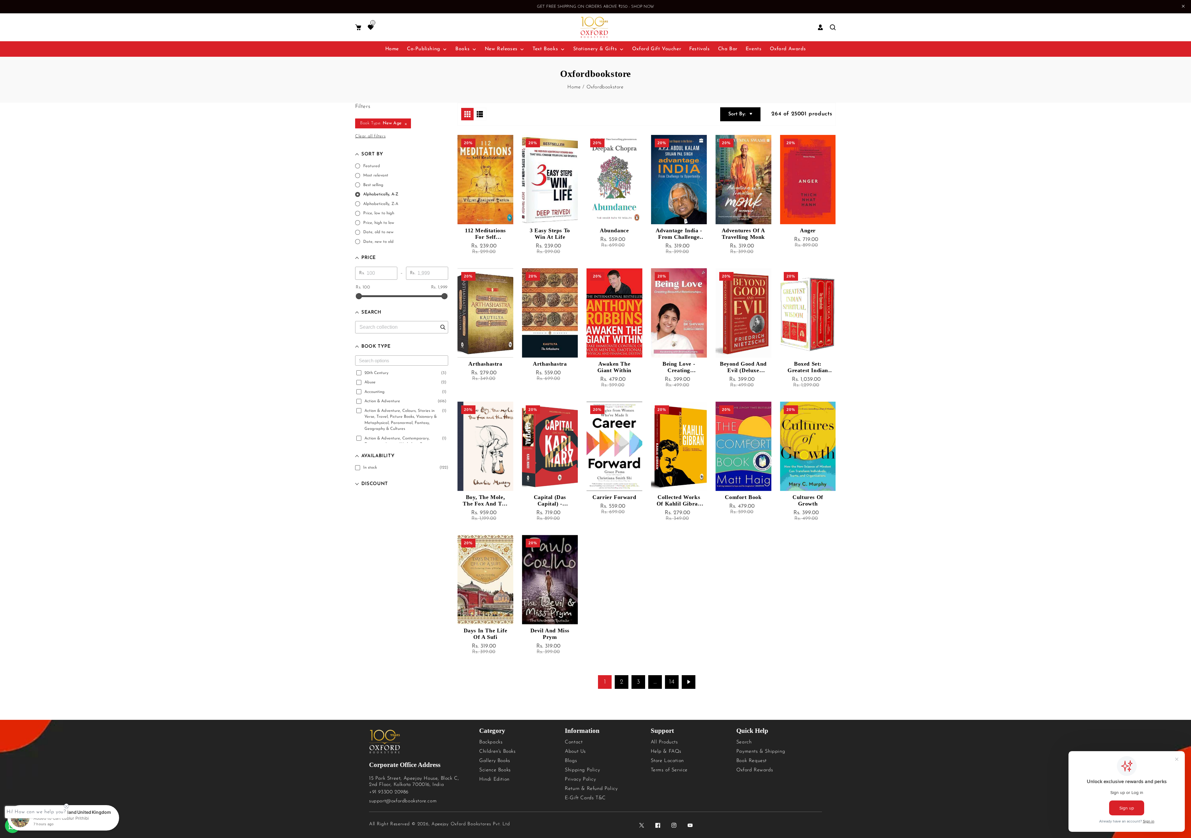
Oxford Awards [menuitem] (788, 49)
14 (671, 682)
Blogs (571, 760)
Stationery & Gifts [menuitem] (595, 49)
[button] (358, 27)
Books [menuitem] (462, 49)
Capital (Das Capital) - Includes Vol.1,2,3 (550, 500)
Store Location (667, 760)
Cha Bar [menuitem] (728, 49)
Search (744, 742)
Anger (808, 230)
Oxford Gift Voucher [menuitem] (656, 49)
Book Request (751, 760)
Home (574, 87)
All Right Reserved (389, 824)
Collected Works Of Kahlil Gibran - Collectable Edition (679, 500)
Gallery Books (494, 760)
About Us (575, 751)
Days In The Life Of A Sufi (485, 633)
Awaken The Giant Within (614, 367)
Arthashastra (485, 364)
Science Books (495, 770)
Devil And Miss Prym (549, 633)
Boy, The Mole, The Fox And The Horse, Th (485, 500)
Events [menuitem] (754, 49)
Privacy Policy (580, 779)
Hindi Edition (494, 779)
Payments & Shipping (760, 751)
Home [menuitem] (392, 49)
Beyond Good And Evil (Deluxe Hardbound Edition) (743, 367)
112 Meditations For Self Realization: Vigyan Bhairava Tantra (485, 233)
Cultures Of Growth (807, 500)
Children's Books (497, 751)
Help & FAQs (666, 751)
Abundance (614, 230)
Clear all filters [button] (370, 136)
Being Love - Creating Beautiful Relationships (679, 367)
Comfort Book (743, 497)
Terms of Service (669, 770)
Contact (573, 742)
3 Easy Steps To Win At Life (550, 233)
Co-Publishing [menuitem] (423, 49)
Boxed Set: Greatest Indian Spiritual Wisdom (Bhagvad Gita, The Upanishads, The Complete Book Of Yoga (808, 367)
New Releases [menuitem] (501, 49)
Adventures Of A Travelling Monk (743, 233)
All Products (664, 742)
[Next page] (688, 682)
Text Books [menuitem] (545, 49)
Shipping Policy (582, 770)
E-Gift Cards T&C (585, 798)
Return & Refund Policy (591, 788)
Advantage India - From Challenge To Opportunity (679, 233)
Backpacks (490, 742)
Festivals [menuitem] (699, 49)
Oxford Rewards (754, 770)
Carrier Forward (614, 497)
